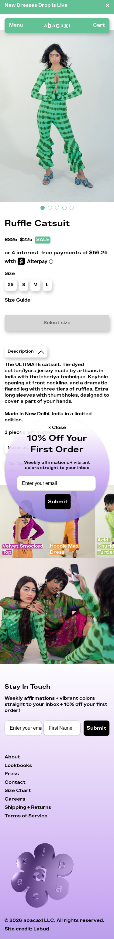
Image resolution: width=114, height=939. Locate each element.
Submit (58, 501)
